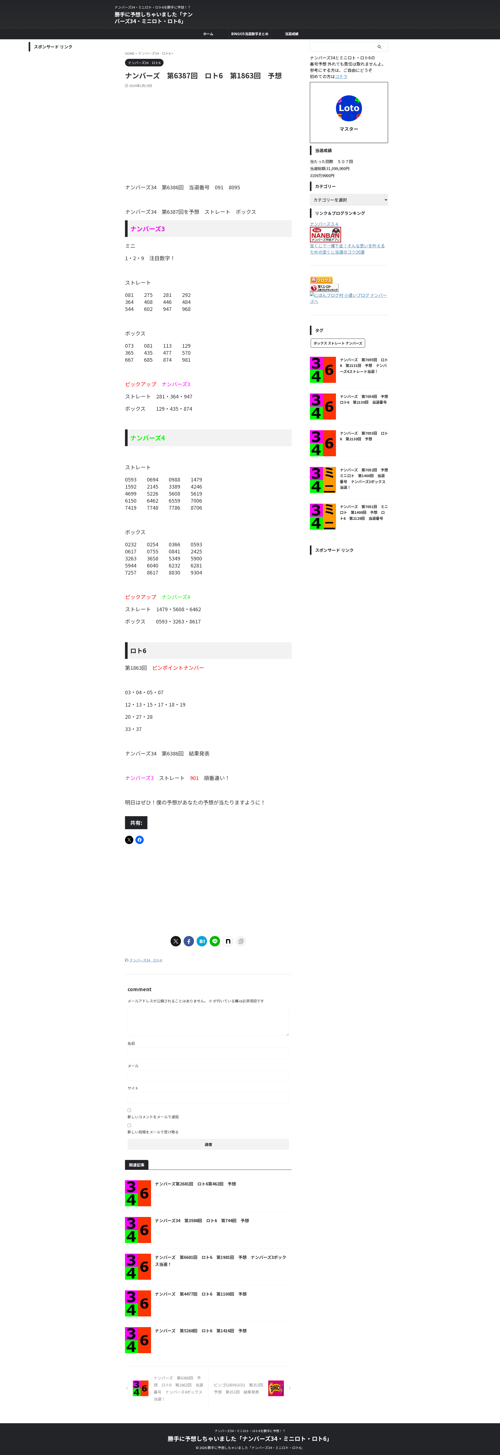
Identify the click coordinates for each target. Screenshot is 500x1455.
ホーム (208, 33)
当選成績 (291, 33)
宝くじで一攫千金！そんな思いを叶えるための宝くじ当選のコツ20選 (347, 248)
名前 (131, 1043)
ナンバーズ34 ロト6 (146, 960)
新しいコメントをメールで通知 (153, 1116)
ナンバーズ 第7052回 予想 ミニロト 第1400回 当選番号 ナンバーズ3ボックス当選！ (366, 478)
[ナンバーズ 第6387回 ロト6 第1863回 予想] (202, 941)
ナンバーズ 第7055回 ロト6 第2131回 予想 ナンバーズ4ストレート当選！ (364, 365)
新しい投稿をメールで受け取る (153, 1131)
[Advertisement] (208, 127)
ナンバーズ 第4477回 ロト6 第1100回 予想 (201, 1294)
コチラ (341, 76)
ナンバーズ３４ (324, 224)
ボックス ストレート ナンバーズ (338, 343)
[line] (215, 941)
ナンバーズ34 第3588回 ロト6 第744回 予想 (202, 1220)
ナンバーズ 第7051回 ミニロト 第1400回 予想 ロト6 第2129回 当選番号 (364, 512)
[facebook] (189, 941)
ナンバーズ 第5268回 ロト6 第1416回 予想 (201, 1330)
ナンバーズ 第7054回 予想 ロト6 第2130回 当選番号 (366, 399)
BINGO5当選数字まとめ (249, 33)
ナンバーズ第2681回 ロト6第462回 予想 (195, 1184)
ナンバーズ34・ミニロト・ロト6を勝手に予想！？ (250, 1430)
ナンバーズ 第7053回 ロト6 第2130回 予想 (364, 436)
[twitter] (176, 941)
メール (133, 1065)
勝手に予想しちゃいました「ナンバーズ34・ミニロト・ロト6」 (154, 17)
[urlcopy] (241, 941)
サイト (133, 1088)
